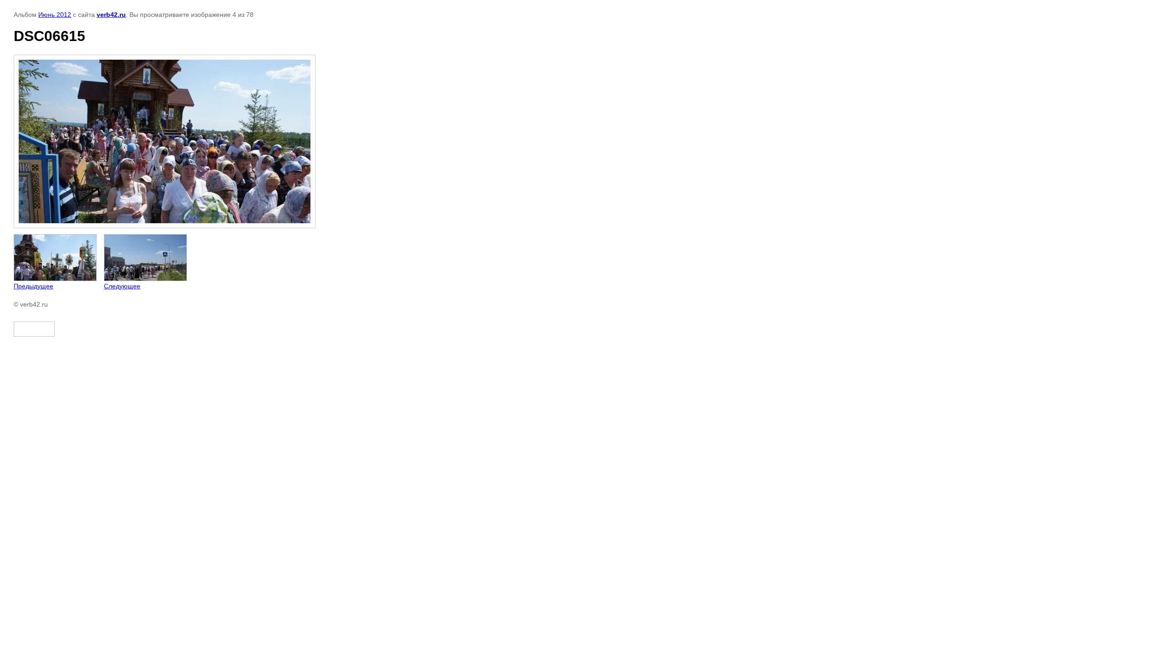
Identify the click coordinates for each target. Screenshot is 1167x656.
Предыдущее (33, 286)
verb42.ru (111, 14)
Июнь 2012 (54, 14)
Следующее (122, 286)
